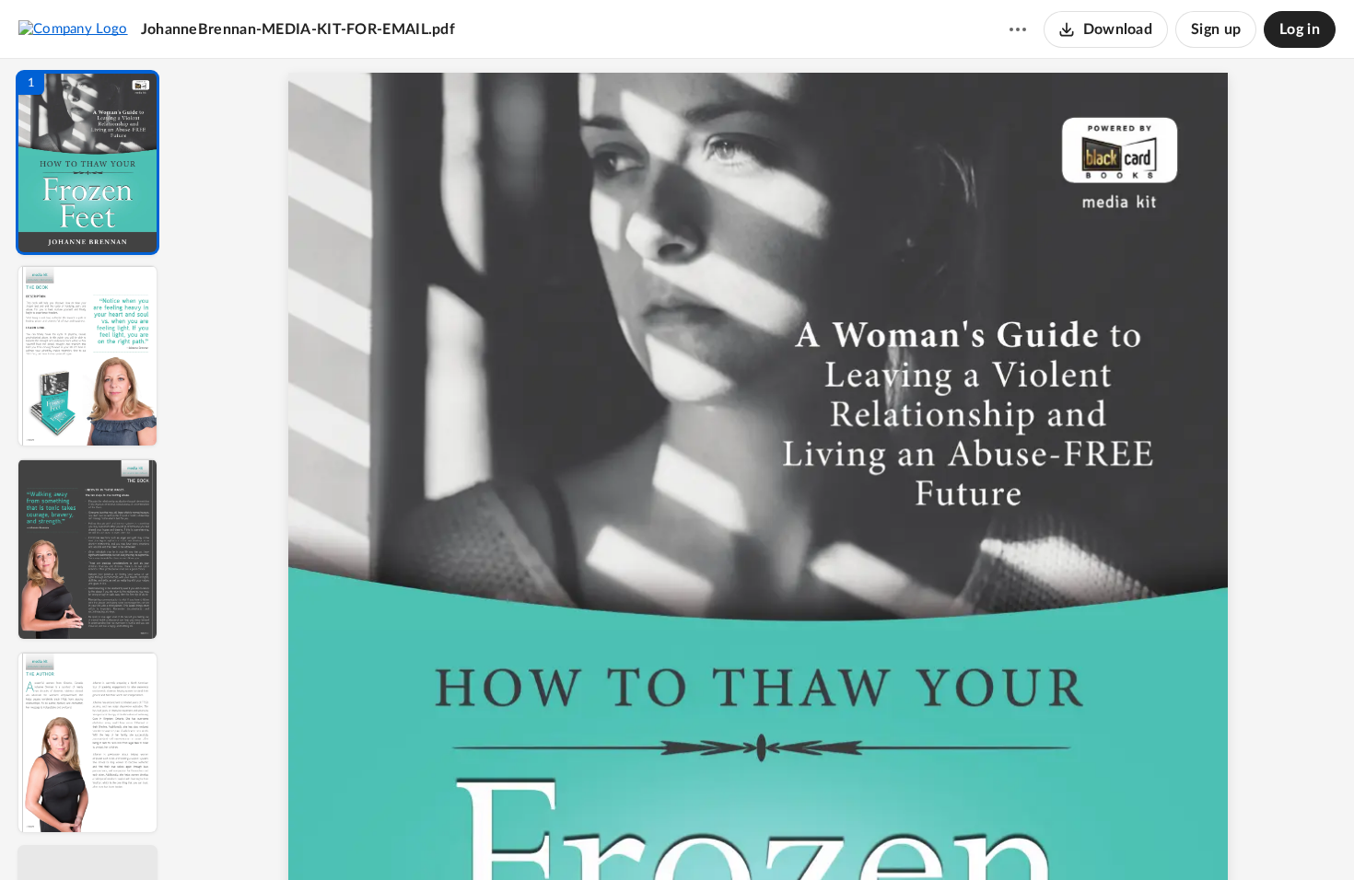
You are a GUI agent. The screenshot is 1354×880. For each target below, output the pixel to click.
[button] (87, 162)
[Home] (73, 28)
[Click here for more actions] (1017, 29)
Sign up (1216, 29)
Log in (1299, 29)
